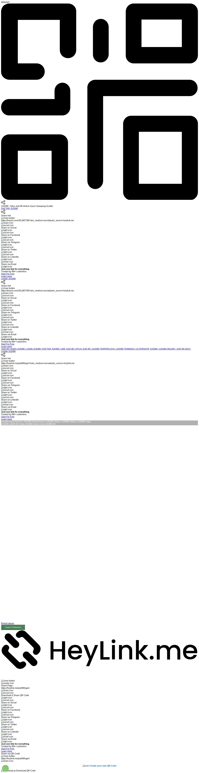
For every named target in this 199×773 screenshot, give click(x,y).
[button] (99, 527)
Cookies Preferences (13, 627)
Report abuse (7, 623)
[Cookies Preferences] (5, 768)
